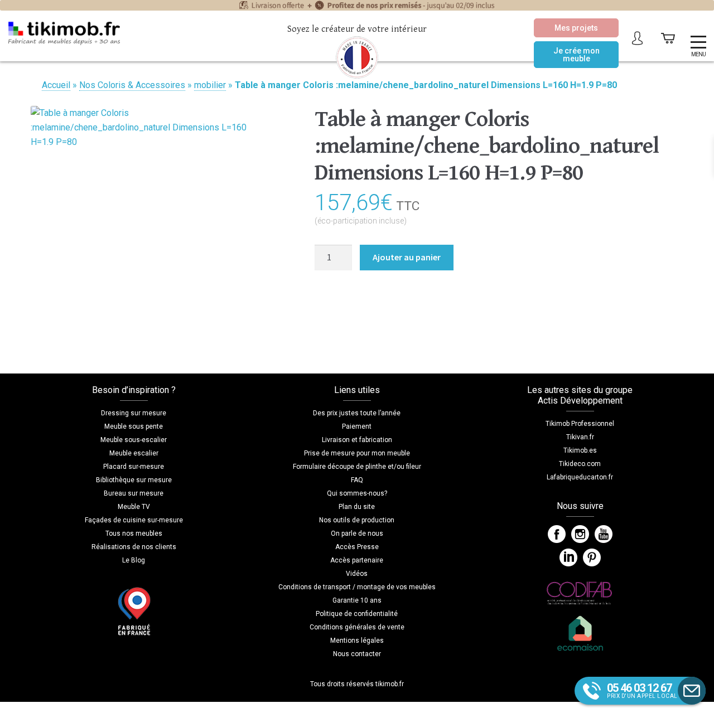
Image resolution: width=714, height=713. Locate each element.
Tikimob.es (580, 450)
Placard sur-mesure (133, 467)
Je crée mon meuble (576, 54)
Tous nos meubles (133, 533)
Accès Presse (357, 547)
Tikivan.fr (580, 437)
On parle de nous (357, 533)
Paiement (357, 426)
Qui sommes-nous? (357, 493)
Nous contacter (357, 654)
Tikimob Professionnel (580, 424)
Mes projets (576, 27)
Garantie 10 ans (357, 600)
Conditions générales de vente (357, 627)
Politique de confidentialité (357, 614)
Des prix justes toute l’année (357, 413)
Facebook (557, 534)
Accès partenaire (356, 560)
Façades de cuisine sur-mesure (134, 520)
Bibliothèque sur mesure (134, 480)
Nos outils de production (356, 520)
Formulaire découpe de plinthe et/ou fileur (357, 467)
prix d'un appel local (642, 690)
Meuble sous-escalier (133, 440)
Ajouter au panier (407, 257)
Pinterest (592, 557)
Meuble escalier (133, 453)
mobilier (210, 85)
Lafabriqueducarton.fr (580, 477)
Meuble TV (134, 507)
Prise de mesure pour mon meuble (357, 453)
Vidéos (357, 574)
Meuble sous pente (133, 426)
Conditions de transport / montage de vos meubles (357, 587)
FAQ (357, 480)
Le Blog (133, 560)
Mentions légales (357, 640)
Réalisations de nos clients (133, 547)
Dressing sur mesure (133, 413)
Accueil (56, 85)
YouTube (603, 534)
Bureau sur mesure (133, 493)
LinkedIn (568, 557)
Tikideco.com (580, 464)
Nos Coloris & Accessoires (132, 85)
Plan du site (357, 507)
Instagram (580, 534)
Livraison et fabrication (357, 440)
